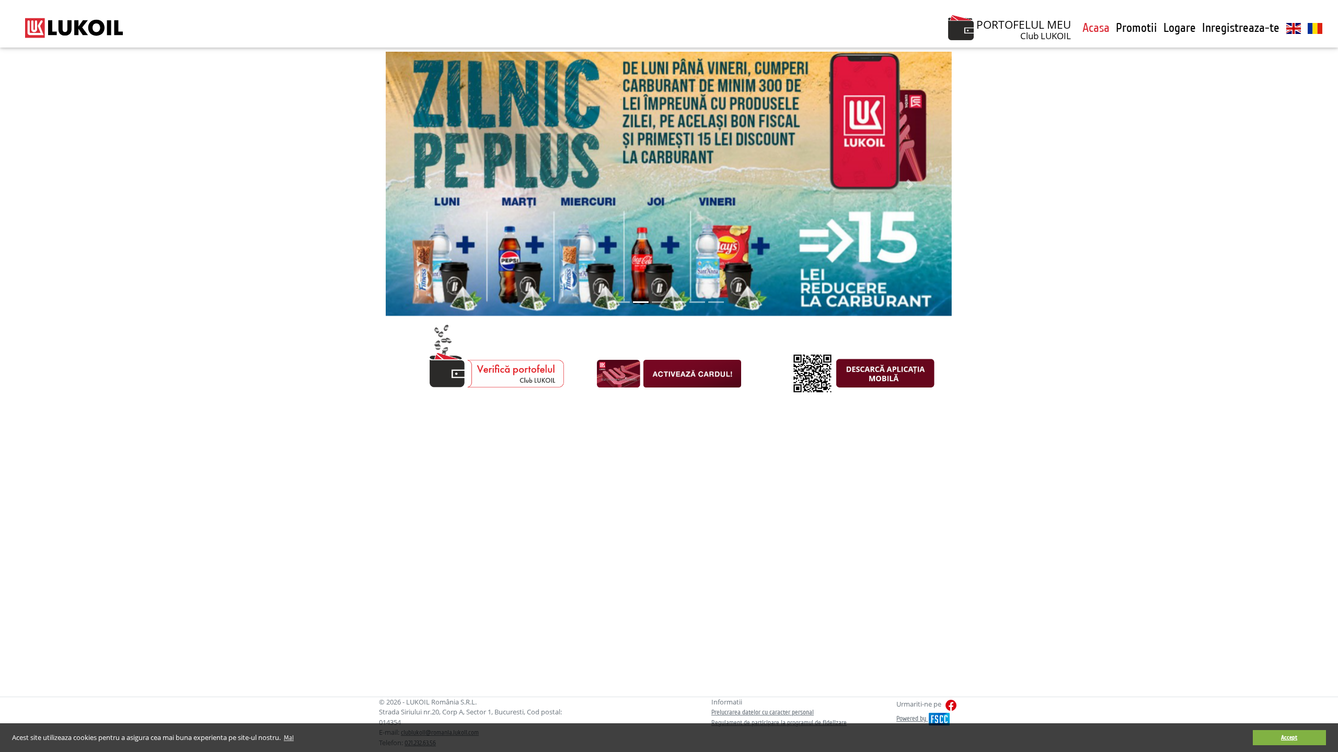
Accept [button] (1289, 737)
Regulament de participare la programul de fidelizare (779, 722)
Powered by (912, 718)
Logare (1179, 28)
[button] (428, 184)
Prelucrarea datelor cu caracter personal (762, 712)
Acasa (1096, 28)
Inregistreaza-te (1240, 28)
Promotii (1136, 28)
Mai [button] (289, 738)
